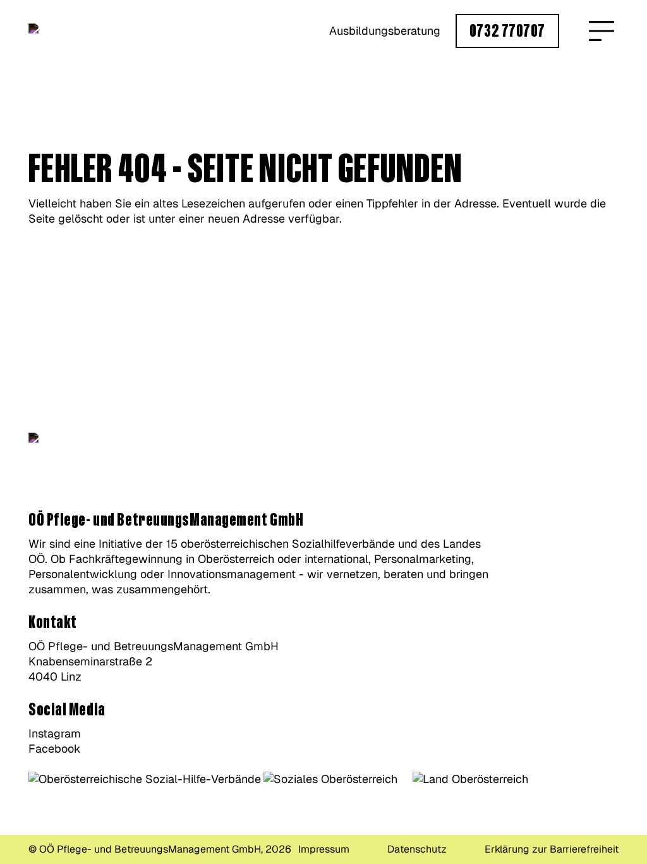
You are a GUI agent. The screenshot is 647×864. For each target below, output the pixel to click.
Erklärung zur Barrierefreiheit (552, 849)
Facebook (54, 748)
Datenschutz (417, 849)
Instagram (54, 733)
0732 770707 (507, 31)
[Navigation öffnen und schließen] (601, 31)
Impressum (323, 849)
